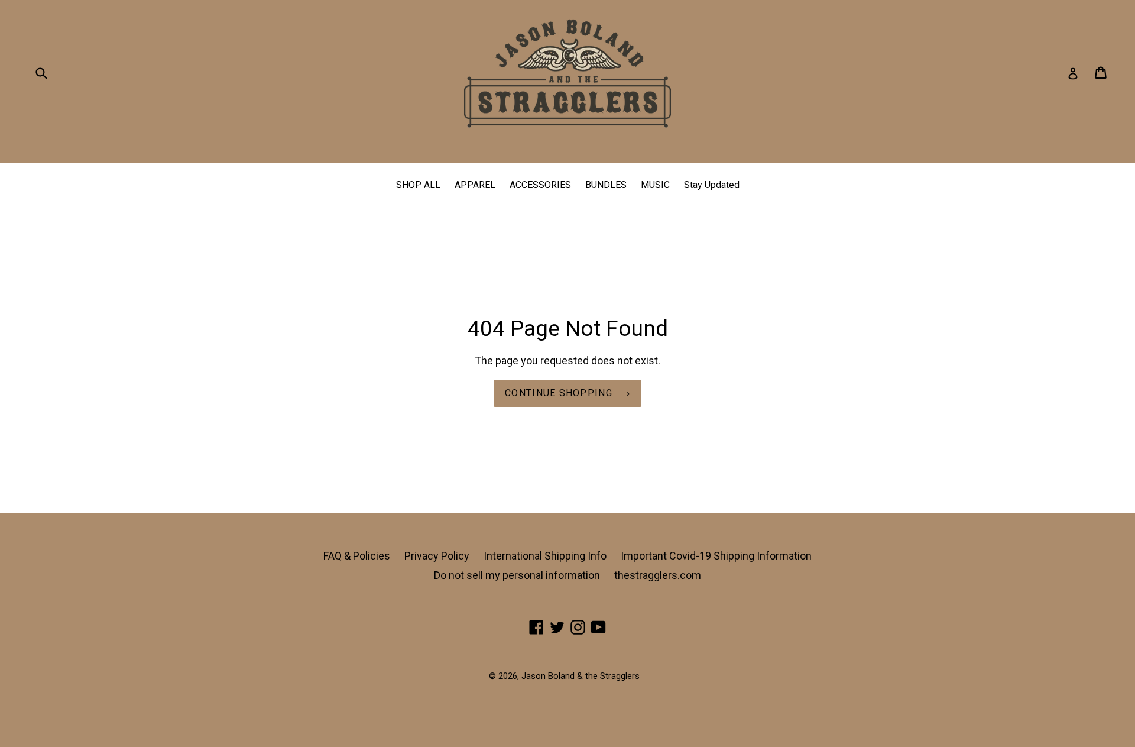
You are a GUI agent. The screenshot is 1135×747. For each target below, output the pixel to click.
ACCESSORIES (540, 184)
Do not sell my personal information (517, 575)
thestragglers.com (657, 575)
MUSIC (655, 184)
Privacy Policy (436, 555)
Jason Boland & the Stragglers (580, 676)
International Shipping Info (545, 555)
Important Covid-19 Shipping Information (716, 555)
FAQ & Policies (356, 555)
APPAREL (475, 184)
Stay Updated (712, 184)
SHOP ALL (418, 184)
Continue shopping (558, 393)
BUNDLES (606, 184)
